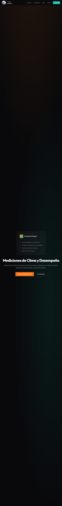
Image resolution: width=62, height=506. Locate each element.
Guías (49, 2)
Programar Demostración (25, 274)
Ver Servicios (40, 274)
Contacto (56, 2)
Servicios (29, 2)
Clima (43, 2)
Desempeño (37, 2)
